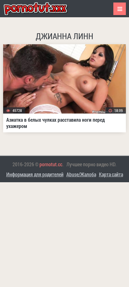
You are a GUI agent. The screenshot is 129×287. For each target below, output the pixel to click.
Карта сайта (111, 174)
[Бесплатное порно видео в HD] (40, 9)
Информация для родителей (35, 174)
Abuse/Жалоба (81, 174)
